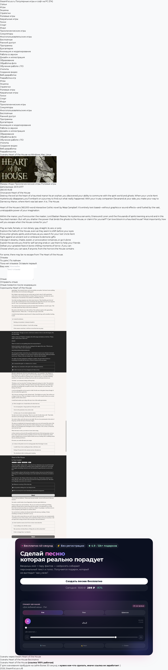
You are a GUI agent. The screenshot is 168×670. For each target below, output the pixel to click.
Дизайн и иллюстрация (12, 57)
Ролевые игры (7, 16)
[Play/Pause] (28, 621)
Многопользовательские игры (16, 37)
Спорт (3, 25)
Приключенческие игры (13, 31)
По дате (4, 260)
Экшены (4, 10)
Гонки (3, 22)
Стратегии (5, 13)
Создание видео (8, 72)
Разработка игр (8, 78)
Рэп (42, 612)
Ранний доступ (8, 42)
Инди (3, 28)
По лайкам (15, 260)
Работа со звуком (9, 54)
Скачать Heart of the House (14, 662)
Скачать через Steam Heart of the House (20, 657)
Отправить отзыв (9, 282)
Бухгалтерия (6, 48)
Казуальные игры (9, 19)
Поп (84, 612)
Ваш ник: (5, 266)
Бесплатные (6, 40)
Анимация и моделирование (15, 51)
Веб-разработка (8, 75)
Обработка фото (8, 63)
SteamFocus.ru (26, 1)
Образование (7, 60)
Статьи (3, 4)
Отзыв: (3, 279)
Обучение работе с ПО (11, 66)
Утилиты (4, 69)
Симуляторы (6, 34)
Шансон (125, 612)
